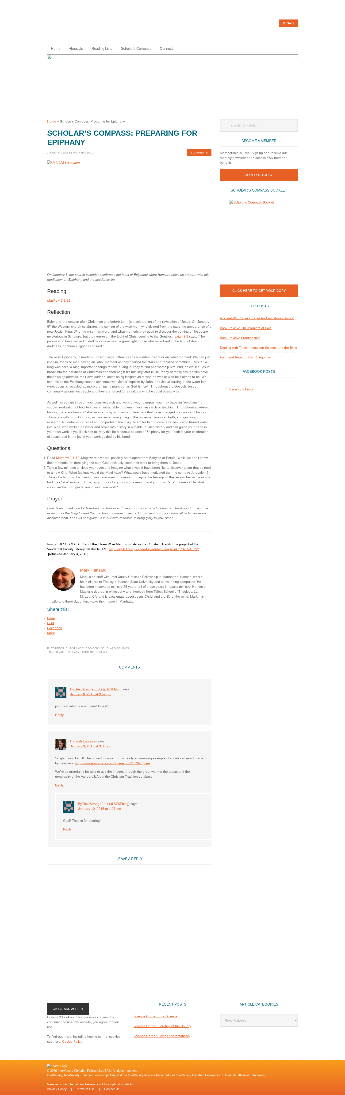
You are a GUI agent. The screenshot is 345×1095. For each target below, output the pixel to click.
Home (51, 121)
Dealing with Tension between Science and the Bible (258, 348)
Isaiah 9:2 (181, 336)
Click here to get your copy (259, 290)
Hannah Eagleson (83, 741)
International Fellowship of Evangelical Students (100, 1084)
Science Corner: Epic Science (155, 1016)
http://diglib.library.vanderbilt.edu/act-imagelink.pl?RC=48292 (154, 549)
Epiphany (73, 652)
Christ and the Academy (83, 648)
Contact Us (111, 1089)
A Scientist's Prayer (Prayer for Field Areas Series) (257, 318)
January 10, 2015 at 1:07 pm (99, 809)
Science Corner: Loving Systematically (162, 1036)
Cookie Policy (72, 1041)
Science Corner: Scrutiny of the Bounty (162, 1026)
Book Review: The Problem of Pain (246, 328)
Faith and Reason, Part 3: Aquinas (245, 357)
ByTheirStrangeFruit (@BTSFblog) (96, 689)
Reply (59, 715)
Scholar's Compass (115, 648)
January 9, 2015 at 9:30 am (90, 746)
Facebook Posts (259, 371)
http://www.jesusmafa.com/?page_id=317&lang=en (112, 763)
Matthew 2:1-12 (58, 300)
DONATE (288, 23)
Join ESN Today (258, 175)
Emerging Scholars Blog (79, 25)
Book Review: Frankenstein (240, 338)
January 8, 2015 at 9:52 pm (90, 694)
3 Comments (199, 152)
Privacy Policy (57, 1089)
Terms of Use (85, 1089)
